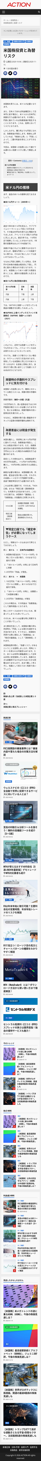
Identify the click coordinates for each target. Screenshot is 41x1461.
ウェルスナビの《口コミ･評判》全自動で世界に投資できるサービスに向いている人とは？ (20, 791)
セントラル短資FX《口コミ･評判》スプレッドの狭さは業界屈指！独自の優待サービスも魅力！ (20, 1027)
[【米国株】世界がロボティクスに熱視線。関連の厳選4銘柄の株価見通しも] (20, 1375)
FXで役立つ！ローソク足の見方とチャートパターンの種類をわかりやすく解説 (20, 948)
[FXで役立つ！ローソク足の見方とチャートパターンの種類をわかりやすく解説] (20, 930)
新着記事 (6, 1447)
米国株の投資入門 (18, 41)
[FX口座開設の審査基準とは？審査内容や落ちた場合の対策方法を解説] (20, 733)
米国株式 (29, 41)
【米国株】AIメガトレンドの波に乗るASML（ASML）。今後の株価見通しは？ (9, 1054)
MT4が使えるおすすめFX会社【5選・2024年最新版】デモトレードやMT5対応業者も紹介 (19, 870)
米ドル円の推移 (10, 165)
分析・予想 (15, 1447)
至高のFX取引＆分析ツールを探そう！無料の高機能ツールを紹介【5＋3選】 (20, 830)
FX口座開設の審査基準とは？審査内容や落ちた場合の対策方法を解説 (20, 751)
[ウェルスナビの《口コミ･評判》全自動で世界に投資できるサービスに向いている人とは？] (20, 772)
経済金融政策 (24, 1450)
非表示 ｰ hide (27, 161)
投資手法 (33, 1447)
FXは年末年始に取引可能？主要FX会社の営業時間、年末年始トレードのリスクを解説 (20, 909)
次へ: (15, 705)
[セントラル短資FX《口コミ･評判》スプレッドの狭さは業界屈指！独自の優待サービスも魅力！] (20, 1009)
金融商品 (7, 44)
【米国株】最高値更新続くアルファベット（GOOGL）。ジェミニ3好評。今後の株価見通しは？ (9, 1069)
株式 (19, 1116)
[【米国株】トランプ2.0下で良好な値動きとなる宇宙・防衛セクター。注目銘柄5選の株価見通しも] (20, 1414)
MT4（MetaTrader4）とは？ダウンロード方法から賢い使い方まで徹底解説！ (20, 988)
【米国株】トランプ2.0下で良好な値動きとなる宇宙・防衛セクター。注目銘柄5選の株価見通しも (9, 1098)
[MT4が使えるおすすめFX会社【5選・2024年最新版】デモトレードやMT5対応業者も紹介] (20, 851)
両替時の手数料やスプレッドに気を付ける (20, 168)
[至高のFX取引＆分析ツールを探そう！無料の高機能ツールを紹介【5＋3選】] (20, 812)
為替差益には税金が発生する (16, 170)
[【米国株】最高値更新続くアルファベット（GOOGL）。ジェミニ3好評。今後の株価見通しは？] (20, 1335)
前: (19, 696)
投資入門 (24, 1447)
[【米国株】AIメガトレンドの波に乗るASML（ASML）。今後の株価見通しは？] (20, 1296)
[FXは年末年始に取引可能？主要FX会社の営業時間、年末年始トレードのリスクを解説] (20, 891)
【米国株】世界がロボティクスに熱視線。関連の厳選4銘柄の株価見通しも (9, 1083)
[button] (3, 12)
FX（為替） (7, 41)
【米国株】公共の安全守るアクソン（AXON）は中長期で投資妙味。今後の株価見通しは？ (9, 1181)
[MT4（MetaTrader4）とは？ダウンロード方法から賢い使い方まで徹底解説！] (20, 970)
